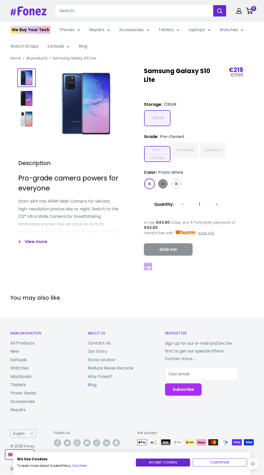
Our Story (97, 351)
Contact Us (99, 343)
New (14, 351)
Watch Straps (24, 46)
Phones (67, 30)
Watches (229, 30)
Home (15, 58)
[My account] (239, 11)
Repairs (96, 30)
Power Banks (23, 393)
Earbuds (55, 46)
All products (36, 58)
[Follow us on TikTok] (96, 442)
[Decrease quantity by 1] (182, 204)
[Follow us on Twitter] (67, 442)
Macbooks (20, 376)
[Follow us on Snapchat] (116, 442)
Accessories (131, 30)
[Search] (219, 10)
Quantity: (164, 204)
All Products (22, 343)
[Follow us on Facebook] (57, 442)
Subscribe (183, 389)
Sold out (168, 249)
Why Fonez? (100, 376)
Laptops (196, 30)
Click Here (79, 465)
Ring (83, 46)
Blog (92, 385)
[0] (249, 11)
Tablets (166, 30)
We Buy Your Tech (30, 30)
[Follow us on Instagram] (77, 442)
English (19, 433)
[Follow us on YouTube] (86, 442)
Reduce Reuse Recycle (110, 368)
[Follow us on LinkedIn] (106, 442)
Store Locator (102, 360)
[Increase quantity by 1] (216, 204)
